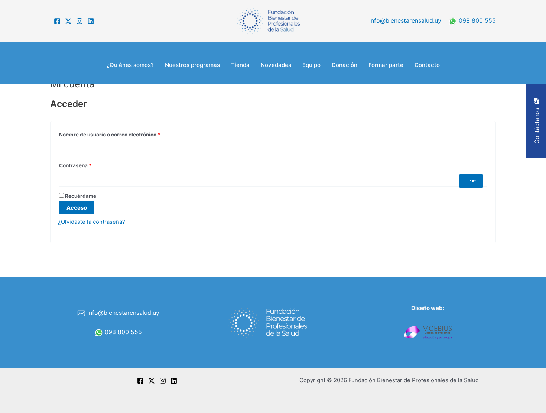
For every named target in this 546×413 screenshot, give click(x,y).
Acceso (76, 207)
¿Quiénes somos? (130, 64)
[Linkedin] (90, 21)
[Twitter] (68, 21)
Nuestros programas (192, 64)
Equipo (311, 64)
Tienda (240, 64)
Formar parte (385, 64)
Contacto (427, 64)
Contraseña (89, 164)
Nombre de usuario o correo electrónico (123, 134)
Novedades (276, 64)
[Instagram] (79, 21)
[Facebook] (57, 21)
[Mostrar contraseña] (471, 181)
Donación (344, 64)
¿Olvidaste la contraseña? (91, 221)
